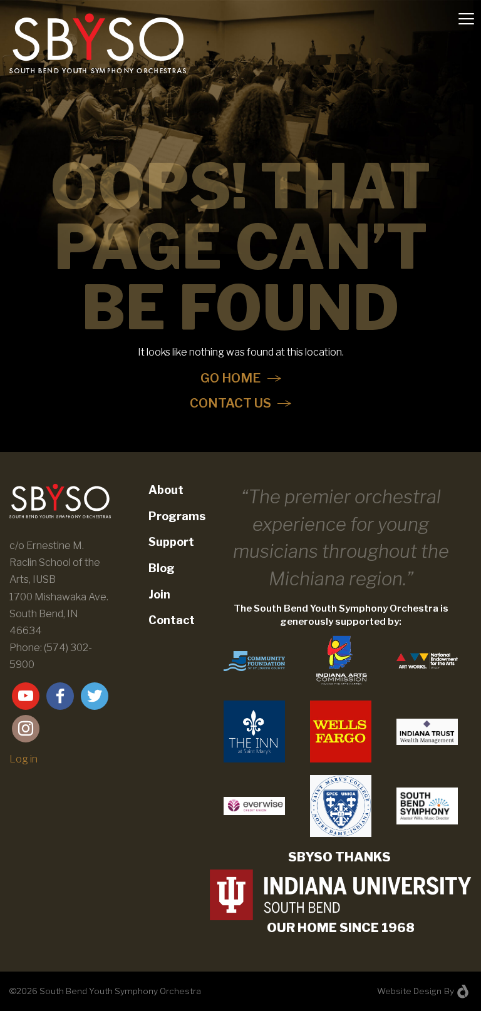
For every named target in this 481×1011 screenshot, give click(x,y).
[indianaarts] (340, 660)
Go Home (230, 378)
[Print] (254, 731)
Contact (171, 620)
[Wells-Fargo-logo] (340, 731)
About (166, 489)
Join (159, 594)
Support (171, 541)
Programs (176, 516)
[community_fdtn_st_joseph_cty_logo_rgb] (254, 660)
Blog (161, 568)
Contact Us (230, 403)
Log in (23, 759)
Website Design (409, 991)
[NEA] (427, 660)
